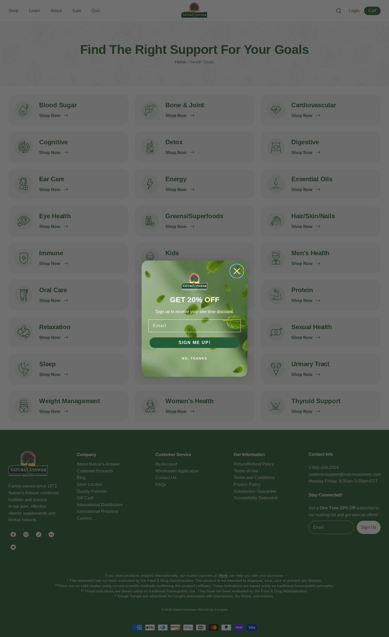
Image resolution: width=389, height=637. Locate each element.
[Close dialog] (236, 271)
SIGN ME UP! (195, 342)
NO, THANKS (194, 358)
